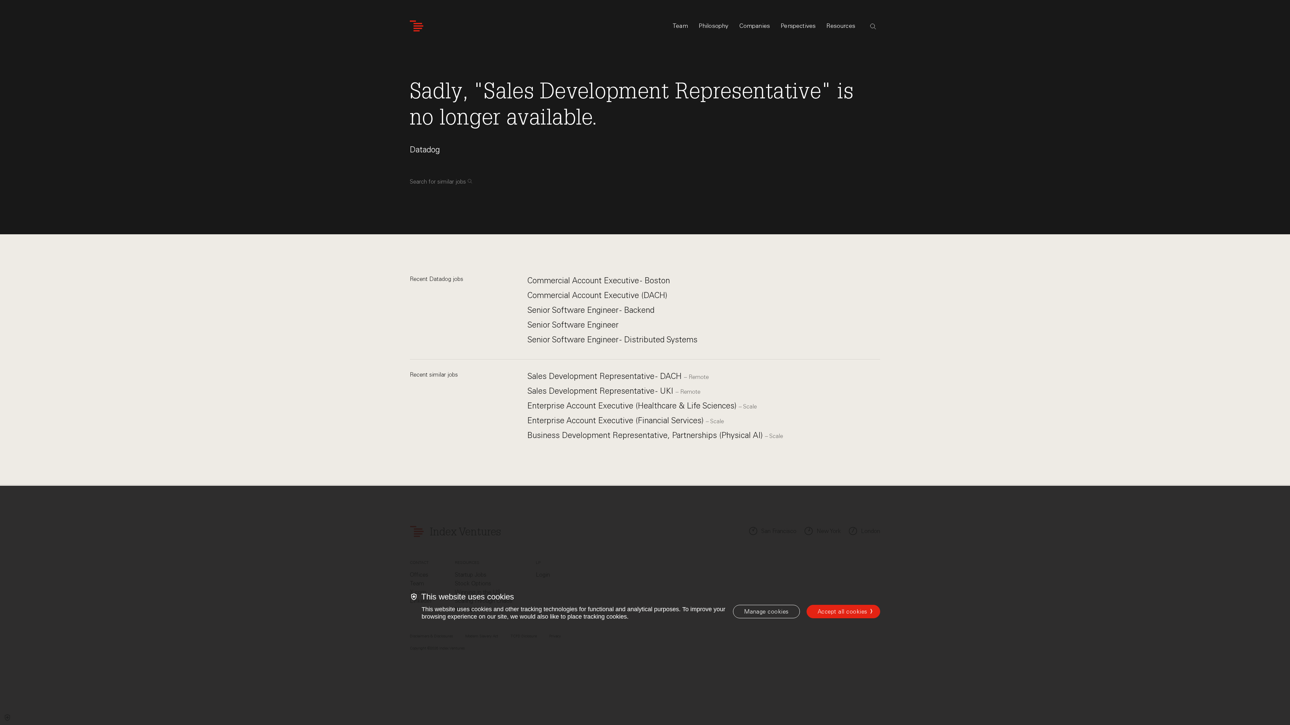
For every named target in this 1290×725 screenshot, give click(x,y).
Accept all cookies (842, 611)
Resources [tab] (840, 26)
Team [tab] (680, 26)
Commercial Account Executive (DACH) (597, 295)
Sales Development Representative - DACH (605, 376)
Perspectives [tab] (798, 26)
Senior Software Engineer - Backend (590, 310)
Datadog (425, 149)
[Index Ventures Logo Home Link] (416, 26)
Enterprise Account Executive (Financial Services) (616, 420)
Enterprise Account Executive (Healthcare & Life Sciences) (633, 405)
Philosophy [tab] (714, 26)
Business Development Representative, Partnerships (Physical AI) (646, 435)
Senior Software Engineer (572, 325)
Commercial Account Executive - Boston (598, 280)
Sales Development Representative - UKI (601, 391)
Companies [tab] (754, 26)
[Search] (873, 26)
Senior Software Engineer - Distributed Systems (612, 339)
